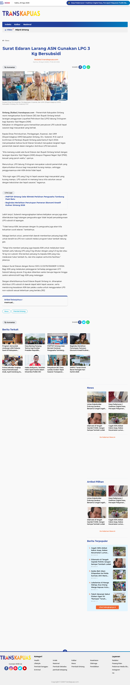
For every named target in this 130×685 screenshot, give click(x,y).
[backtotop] (65, 652)
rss (113, 673)
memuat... (9, 302)
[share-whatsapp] (88, 67)
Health (36, 660)
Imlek (55, 660)
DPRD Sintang (23, 30)
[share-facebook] (80, 67)
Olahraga (93, 663)
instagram (116, 670)
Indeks (8, 24)
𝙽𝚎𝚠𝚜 (6, 311)
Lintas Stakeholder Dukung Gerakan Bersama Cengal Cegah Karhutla (96, 406)
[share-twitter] (84, 67)
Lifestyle (37, 663)
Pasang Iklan (117, 663)
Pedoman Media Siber (120, 667)
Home (7, 3)
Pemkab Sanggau (41, 667)
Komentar (11, 67)
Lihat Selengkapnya (107, 607)
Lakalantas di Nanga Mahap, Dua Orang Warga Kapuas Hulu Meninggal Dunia (100, 585)
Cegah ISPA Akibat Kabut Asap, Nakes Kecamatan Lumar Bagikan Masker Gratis (117, 428)
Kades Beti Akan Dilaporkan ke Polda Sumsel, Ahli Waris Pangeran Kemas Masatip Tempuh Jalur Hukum (100, 573)
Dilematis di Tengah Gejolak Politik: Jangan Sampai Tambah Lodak (96, 3)
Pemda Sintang (19, 311)
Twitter (21, 671)
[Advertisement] (107, 459)
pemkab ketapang (60, 670)
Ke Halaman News (107, 437)
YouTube (26, 671)
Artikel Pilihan (95, 481)
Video (9, 30)
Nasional (27, 24)
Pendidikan (94, 667)
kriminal (37, 670)
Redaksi (115, 660)
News (90, 387)
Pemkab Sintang (77, 667)
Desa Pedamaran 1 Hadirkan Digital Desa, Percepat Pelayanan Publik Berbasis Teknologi (117, 406)
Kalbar (17, 24)
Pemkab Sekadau (60, 667)
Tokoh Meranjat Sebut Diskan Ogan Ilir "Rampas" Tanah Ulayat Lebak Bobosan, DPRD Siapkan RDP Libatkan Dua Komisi (101, 596)
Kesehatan (94, 660)
